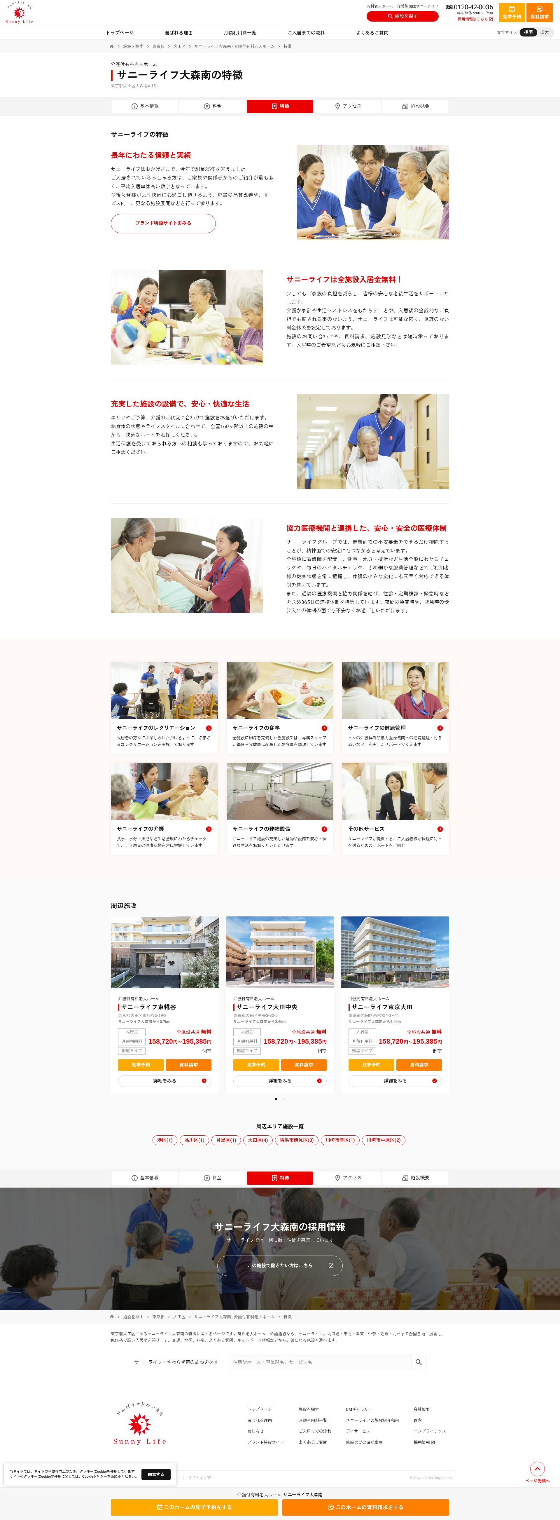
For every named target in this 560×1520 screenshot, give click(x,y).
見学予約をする (198, 1507)
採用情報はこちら (473, 19)
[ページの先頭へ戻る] (537, 1473)
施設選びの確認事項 (364, 1442)
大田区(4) (258, 1140)
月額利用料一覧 (240, 33)
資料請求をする (369, 1507)
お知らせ (255, 1431)
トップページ (120, 33)
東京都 (158, 46)
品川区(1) (194, 1140)
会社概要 (422, 1409)
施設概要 (420, 106)
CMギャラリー (359, 1409)
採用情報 (422, 1442)
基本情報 (149, 106)
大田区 (179, 46)
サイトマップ (199, 1478)
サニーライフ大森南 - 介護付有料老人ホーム (234, 46)
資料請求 (188, 1065)
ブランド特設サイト (265, 1442)
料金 (217, 106)
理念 (418, 1420)
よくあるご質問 (372, 33)
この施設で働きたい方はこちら (280, 1265)
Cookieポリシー (94, 1476)
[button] (276, 1099)
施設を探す (406, 16)
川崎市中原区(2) (384, 1140)
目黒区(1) (226, 1140)
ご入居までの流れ (306, 33)
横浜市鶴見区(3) (297, 1140)
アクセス (352, 106)
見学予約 (141, 1065)
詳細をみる (164, 1081)
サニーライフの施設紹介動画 (372, 1420)
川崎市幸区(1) (340, 1140)
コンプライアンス (430, 1431)
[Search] (419, 1362)
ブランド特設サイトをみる (163, 223)
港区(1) (165, 1140)
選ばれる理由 (179, 33)
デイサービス (358, 1431)
